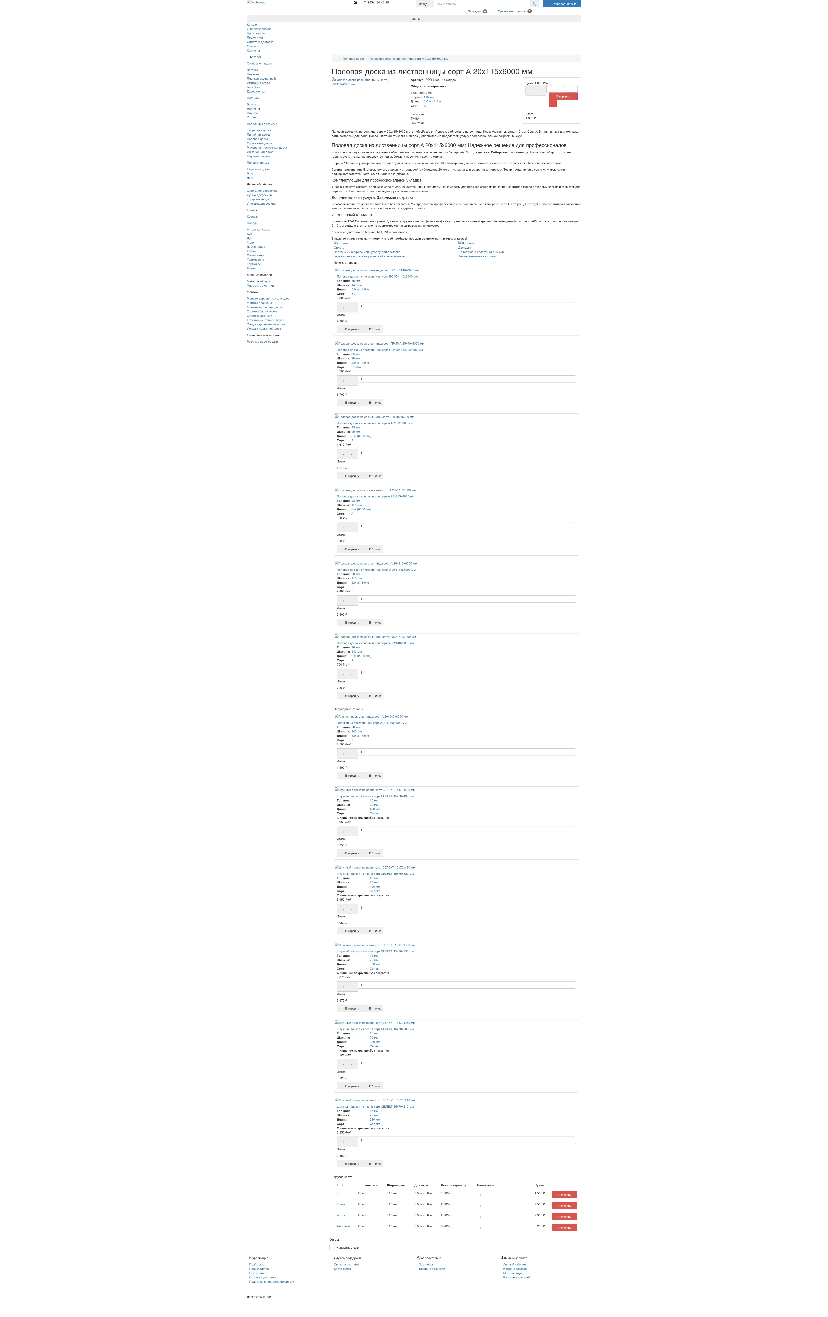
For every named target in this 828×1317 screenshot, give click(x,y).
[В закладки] (566, 89)
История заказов (515, 1268)
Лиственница (256, 246)
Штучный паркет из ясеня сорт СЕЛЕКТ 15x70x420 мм (375, 873)
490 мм (375, 809)
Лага (250, 177)
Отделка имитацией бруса (265, 320)
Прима (356, 367)
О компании (257, 1273)
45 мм (355, 427)
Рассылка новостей (517, 1277)
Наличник (253, 108)
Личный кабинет (514, 1264)
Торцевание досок (260, 199)
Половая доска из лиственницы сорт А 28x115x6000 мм (376, 569)
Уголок (251, 117)
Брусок (252, 104)
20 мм (428, 92)
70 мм (374, 804)
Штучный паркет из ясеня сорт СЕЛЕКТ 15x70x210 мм (375, 1106)
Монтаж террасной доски (264, 307)
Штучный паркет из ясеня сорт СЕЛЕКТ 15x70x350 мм (375, 951)
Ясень (251, 268)
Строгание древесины (262, 190)
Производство (259, 1268)
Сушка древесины (259, 195)
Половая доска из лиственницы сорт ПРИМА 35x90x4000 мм (380, 349)
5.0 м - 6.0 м (432, 101)
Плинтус (253, 113)
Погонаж (253, 98)
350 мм (375, 964)
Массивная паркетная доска (267, 147)
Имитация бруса (258, 82)
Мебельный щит (258, 281)
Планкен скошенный (261, 78)
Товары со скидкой (432, 1268)
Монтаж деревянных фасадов (268, 298)
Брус (250, 173)
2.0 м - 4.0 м (360, 362)
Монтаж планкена (259, 302)
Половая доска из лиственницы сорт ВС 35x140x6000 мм (377, 276)
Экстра (340, 1215)
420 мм (375, 886)
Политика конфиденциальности (271, 1281)
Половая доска (257, 138)
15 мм (374, 800)
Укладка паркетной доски (264, 328)
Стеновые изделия (260, 63)
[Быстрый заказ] (553, 103)
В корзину (563, 96)
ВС (353, 293)
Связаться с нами (346, 1264)
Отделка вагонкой (259, 315)
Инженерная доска (260, 151)
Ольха (251, 251)
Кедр (250, 242)
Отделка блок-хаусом (262, 311)
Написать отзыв (347, 1247)
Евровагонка (256, 91)
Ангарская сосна (258, 229)
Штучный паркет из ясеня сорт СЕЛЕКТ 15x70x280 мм (375, 1029)
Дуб (249, 238)
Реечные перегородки (262, 341)
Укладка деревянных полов (266, 324)
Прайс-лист (257, 1264)
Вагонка (252, 69)
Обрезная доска (258, 169)
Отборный (343, 1226)
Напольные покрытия (262, 123)
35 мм (355, 280)
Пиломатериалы (258, 162)
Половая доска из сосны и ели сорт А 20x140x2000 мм (375, 643)
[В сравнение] (574, 89)
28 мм (355, 500)
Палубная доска (258, 134)
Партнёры (426, 1264)
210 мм (375, 1119)
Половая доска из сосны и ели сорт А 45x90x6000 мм (375, 423)
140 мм (356, 285)
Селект (375, 813)
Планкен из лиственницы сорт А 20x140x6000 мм (372, 722)
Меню (415, 18)
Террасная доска (259, 130)
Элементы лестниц (260, 285)
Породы (252, 223)
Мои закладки (513, 1273)
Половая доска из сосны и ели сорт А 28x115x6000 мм (375, 496)
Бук (249, 233)
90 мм (355, 358)
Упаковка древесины (261, 203)
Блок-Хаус (254, 87)
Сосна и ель (255, 255)
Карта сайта (342, 1268)
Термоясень (255, 264)
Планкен (253, 74)
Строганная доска (259, 143)
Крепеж (252, 216)
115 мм (429, 97)
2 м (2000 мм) (361, 656)
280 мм (375, 1041)
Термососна (255, 259)
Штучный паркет (258, 156)
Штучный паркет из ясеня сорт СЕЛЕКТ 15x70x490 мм (375, 796)
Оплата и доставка (262, 1277)
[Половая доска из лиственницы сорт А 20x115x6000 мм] (369, 81)
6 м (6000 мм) (361, 436)
